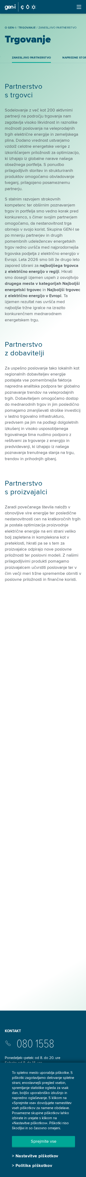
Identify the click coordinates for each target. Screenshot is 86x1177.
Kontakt (13, 1031)
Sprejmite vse (43, 1141)
